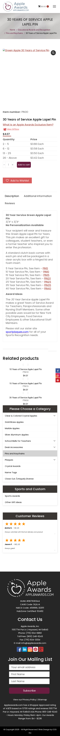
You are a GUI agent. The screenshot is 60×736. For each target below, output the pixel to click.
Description (12, 196)
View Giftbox (13, 129)
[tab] (12, 195)
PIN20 (47, 278)
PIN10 (46, 271)
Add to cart (24, 164)
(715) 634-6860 (34, 632)
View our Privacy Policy (24, 699)
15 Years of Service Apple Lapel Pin (25, 383)
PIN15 (46, 275)
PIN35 (47, 285)
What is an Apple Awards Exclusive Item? (28, 124)
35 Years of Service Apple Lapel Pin (25, 397)
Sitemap (42, 699)
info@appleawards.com (33, 643)
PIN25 (47, 282)
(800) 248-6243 (35, 636)
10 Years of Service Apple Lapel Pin (25, 369)
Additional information (38, 196)
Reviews (10, 203)
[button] (53, 52)
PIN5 (45, 268)
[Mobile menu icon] (54, 6)
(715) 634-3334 (32, 639)
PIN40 (47, 288)
